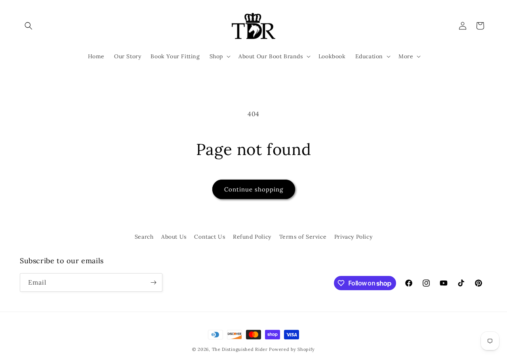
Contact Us (209, 236)
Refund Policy (252, 236)
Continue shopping (253, 189)
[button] (28, 25)
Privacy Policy (353, 236)
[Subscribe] (153, 282)
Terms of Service (303, 236)
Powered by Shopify (292, 349)
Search (144, 236)
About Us (174, 236)
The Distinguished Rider (240, 349)
